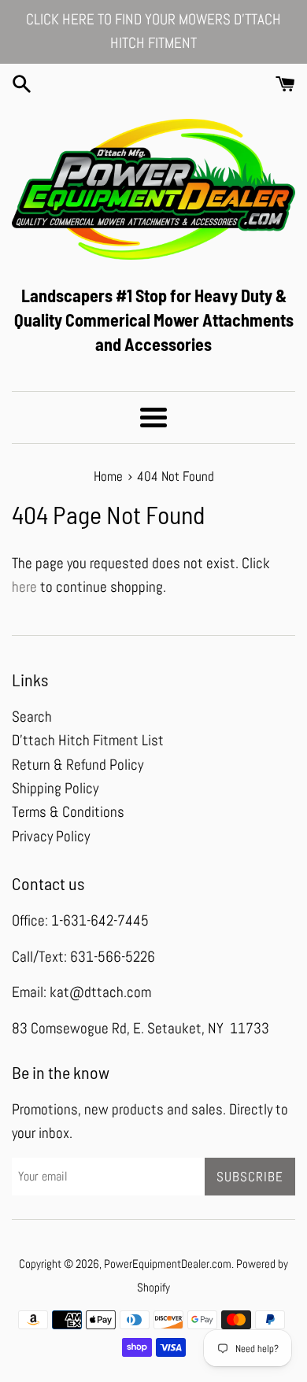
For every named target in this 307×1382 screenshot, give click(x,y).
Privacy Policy (51, 836)
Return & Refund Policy (77, 764)
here (24, 587)
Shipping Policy (55, 788)
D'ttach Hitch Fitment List (88, 740)
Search (32, 716)
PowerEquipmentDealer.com (167, 1263)
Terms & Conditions (68, 812)
